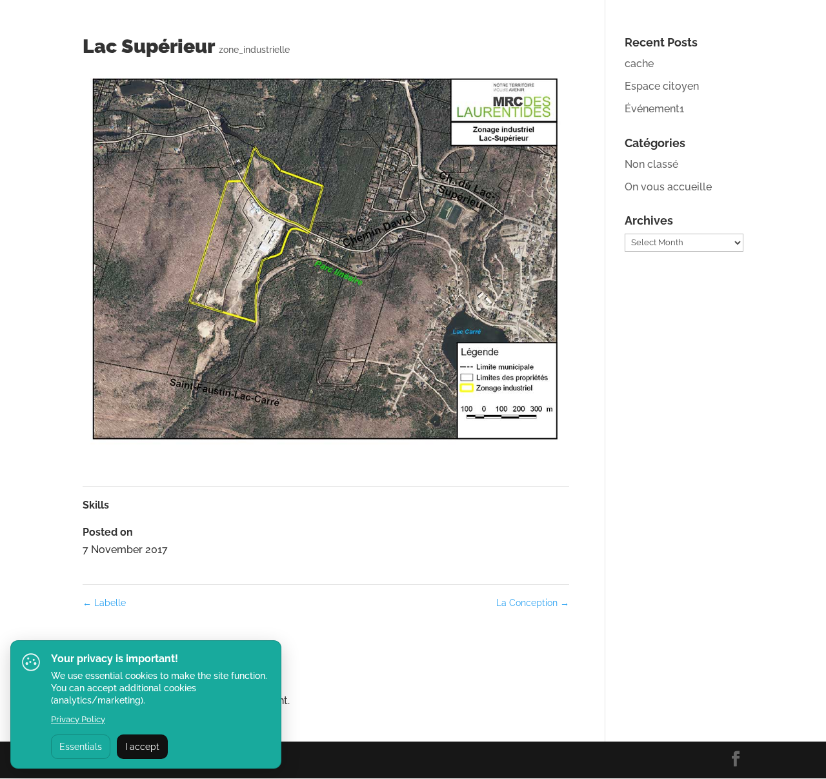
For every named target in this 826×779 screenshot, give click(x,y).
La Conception (532, 603)
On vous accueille (668, 187)
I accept (142, 747)
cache (639, 63)
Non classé (651, 164)
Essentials (80, 747)
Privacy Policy (78, 719)
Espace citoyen (662, 86)
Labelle (104, 603)
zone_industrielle (254, 50)
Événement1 (654, 109)
